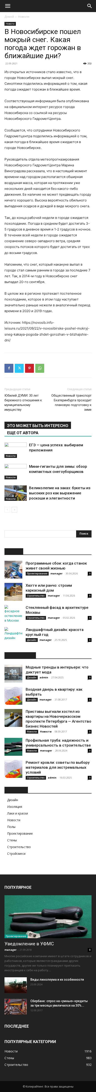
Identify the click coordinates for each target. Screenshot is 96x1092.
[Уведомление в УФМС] (48, 916)
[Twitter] (19, 368)
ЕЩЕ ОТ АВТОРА (22, 432)
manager (56, 573)
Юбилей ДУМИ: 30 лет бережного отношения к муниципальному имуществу (23, 403)
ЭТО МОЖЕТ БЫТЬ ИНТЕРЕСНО (37, 425)
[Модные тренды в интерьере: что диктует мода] (13, 674)
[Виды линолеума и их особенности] (15, 985)
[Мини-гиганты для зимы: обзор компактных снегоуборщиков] (15, 471)
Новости (23, 17)
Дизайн (31, 639)
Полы (11, 827)
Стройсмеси (16, 853)
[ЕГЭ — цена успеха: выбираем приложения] (15, 450)
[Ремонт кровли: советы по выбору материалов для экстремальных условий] (13, 769)
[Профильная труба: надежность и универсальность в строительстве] (13, 747)
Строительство (36, 595)
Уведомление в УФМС (29, 943)
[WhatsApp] (39, 368)
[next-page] (14, 509)
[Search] (89, 6)
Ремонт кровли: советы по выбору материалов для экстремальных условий (58, 767)
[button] (7, 6)
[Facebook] (8, 368)
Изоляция (14, 806)
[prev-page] (7, 509)
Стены (12, 840)
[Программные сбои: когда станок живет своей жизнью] (13, 570)
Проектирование (37, 573)
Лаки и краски (17, 813)
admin (44, 677)
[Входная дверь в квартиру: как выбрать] (13, 696)
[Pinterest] (29, 368)
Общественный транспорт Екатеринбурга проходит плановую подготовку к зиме (71, 403)
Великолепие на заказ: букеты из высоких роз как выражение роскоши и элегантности (59, 493)
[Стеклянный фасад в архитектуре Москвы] (13, 614)
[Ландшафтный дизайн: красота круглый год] (13, 636)
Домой (9, 17)
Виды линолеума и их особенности (57, 979)
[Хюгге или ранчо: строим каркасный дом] (13, 592)
